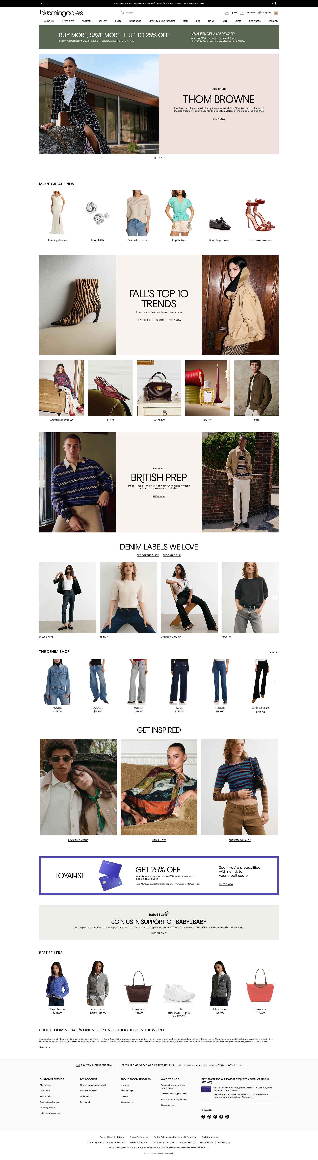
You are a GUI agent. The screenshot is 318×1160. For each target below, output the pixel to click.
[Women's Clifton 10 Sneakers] (179, 983)
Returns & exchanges (49, 1102)
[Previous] (43, 104)
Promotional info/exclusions (226, 1097)
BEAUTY (207, 420)
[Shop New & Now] (159, 787)
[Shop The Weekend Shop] (239, 787)
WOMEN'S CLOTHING (61, 420)
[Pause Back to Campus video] (112, 830)
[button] (159, 157)
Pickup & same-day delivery (174, 1099)
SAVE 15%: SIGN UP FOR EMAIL (97, 1065)
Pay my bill (85, 1102)
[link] (57, 709)
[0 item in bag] (276, 12)
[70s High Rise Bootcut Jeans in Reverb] (220, 682)
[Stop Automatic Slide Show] (155, 158)
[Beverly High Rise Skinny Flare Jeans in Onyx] (260, 682)
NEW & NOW (159, 840)
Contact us (45, 1091)
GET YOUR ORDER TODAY (127, 3)
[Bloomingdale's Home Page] (61, 13)
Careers (124, 1096)
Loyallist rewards (88, 1091)
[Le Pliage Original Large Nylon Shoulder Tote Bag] (260, 983)
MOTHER (226, 637)
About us (125, 1085)
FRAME (104, 637)
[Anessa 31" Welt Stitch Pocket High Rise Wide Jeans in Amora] (179, 682)
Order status (86, 1096)
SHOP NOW (197, 3)
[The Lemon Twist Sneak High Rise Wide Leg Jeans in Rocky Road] (138, 682)
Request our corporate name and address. (189, 1148)
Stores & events (168, 1105)
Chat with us (46, 1085)
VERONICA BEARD (171, 637)
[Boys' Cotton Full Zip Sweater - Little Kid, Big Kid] (98, 983)
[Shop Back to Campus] (78, 787)
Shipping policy (47, 1107)
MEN (256, 420)
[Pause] (276, 3)
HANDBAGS (159, 420)
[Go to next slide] (272, 3)
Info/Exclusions (233, 1065)
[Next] (275, 104)
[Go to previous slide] (42, 3)
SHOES (110, 420)
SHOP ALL (274, 652)
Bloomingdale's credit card (93, 1085)
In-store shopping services (173, 1094)
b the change (127, 1091)
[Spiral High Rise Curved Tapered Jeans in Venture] (98, 682)
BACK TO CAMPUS (78, 840)
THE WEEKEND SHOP (240, 840)
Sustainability (127, 1102)
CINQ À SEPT (46, 637)
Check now (247, 1097)
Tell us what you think (50, 1113)
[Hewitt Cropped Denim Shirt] (57, 682)
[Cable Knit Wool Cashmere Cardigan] (57, 983)
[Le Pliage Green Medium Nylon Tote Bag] (138, 983)
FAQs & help (45, 1096)
